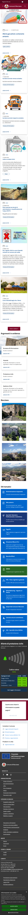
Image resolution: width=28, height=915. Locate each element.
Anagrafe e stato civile (8, 802)
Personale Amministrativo (9, 793)
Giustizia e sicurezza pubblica (10, 825)
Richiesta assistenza (8, 884)
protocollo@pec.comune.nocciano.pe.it (13, 869)
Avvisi (6, 30)
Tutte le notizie (13, 329)
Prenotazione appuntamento (10, 877)
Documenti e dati (7, 795)
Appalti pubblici (7, 811)
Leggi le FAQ (6, 882)
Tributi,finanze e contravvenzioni (11, 827)
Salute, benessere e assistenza (10, 832)
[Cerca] (25, 6)
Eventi (4, 854)
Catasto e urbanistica (8, 813)
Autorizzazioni (6, 834)
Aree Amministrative (8, 784)
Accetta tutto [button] (14, 906)
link (6, 903)
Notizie (5, 841)
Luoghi (5, 852)
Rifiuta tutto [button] (14, 909)
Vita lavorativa (6, 807)
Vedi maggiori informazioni (14, 690)
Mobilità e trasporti (8, 816)
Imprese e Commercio (8, 809)
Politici (5, 790)
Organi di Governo (7, 781)
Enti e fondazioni (7, 788)
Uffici (4, 786)
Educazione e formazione (9, 823)
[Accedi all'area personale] (22, 2)
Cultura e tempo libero (8, 804)
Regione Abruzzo (6, 2)
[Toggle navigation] (3, 6)
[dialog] (14, 902)
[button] (13, 912)
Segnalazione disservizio (9, 880)
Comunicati (6, 843)
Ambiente (5, 830)
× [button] (26, 892)
